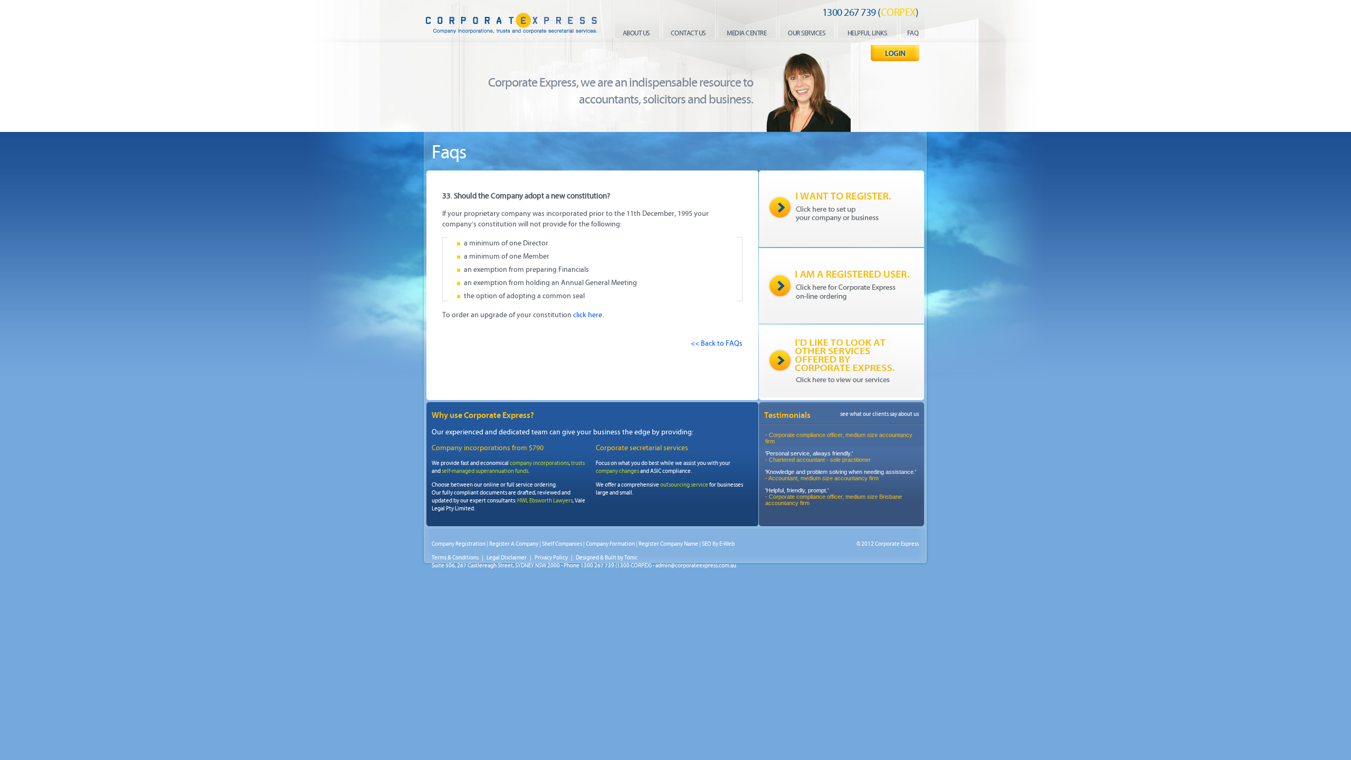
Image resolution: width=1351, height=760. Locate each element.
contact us (688, 33)
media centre (746, 33)
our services (806, 33)
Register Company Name (668, 543)
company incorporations (539, 463)
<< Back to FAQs (717, 343)
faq (913, 33)
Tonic (631, 557)
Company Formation (610, 543)
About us (636, 33)
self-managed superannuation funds (485, 471)
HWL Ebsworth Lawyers (545, 500)
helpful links (867, 33)
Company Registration (459, 543)
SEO (706, 543)
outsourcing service (684, 484)
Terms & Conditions (455, 557)
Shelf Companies (562, 543)
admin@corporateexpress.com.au (695, 565)
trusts (578, 463)
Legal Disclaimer (507, 557)
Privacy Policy (551, 557)
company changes (617, 471)
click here (587, 315)
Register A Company (513, 543)
